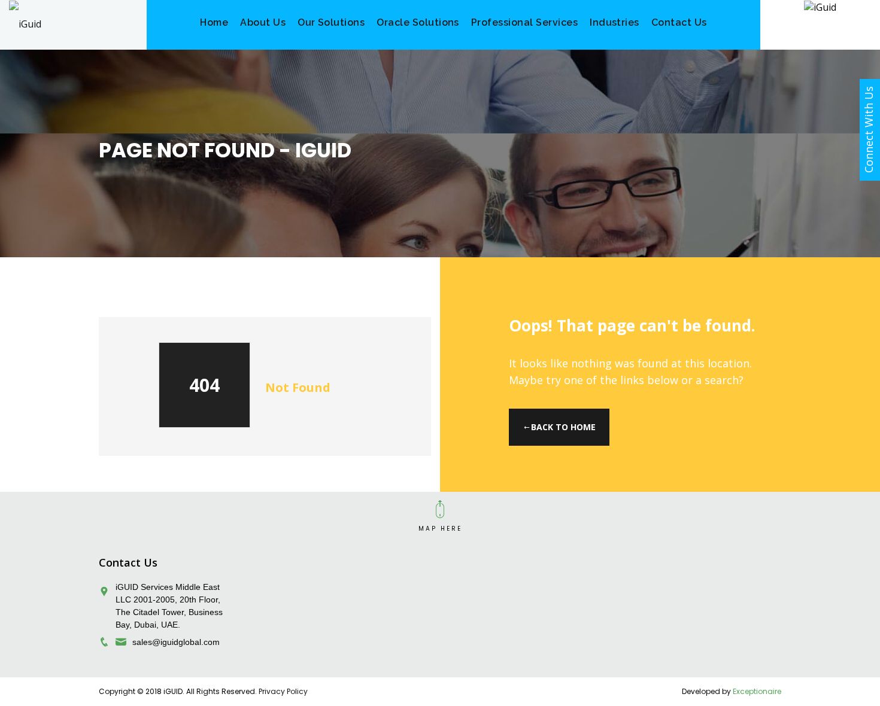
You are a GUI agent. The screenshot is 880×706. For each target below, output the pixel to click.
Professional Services (524, 22)
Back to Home (563, 427)
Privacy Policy (283, 691)
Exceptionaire (757, 691)
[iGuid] (25, 23)
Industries (614, 22)
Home (214, 22)
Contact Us (679, 22)
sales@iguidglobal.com (176, 642)
